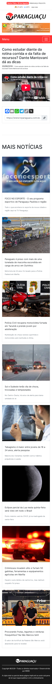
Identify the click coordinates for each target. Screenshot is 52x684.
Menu (5, 39)
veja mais (34, 7)
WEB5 (27, 671)
